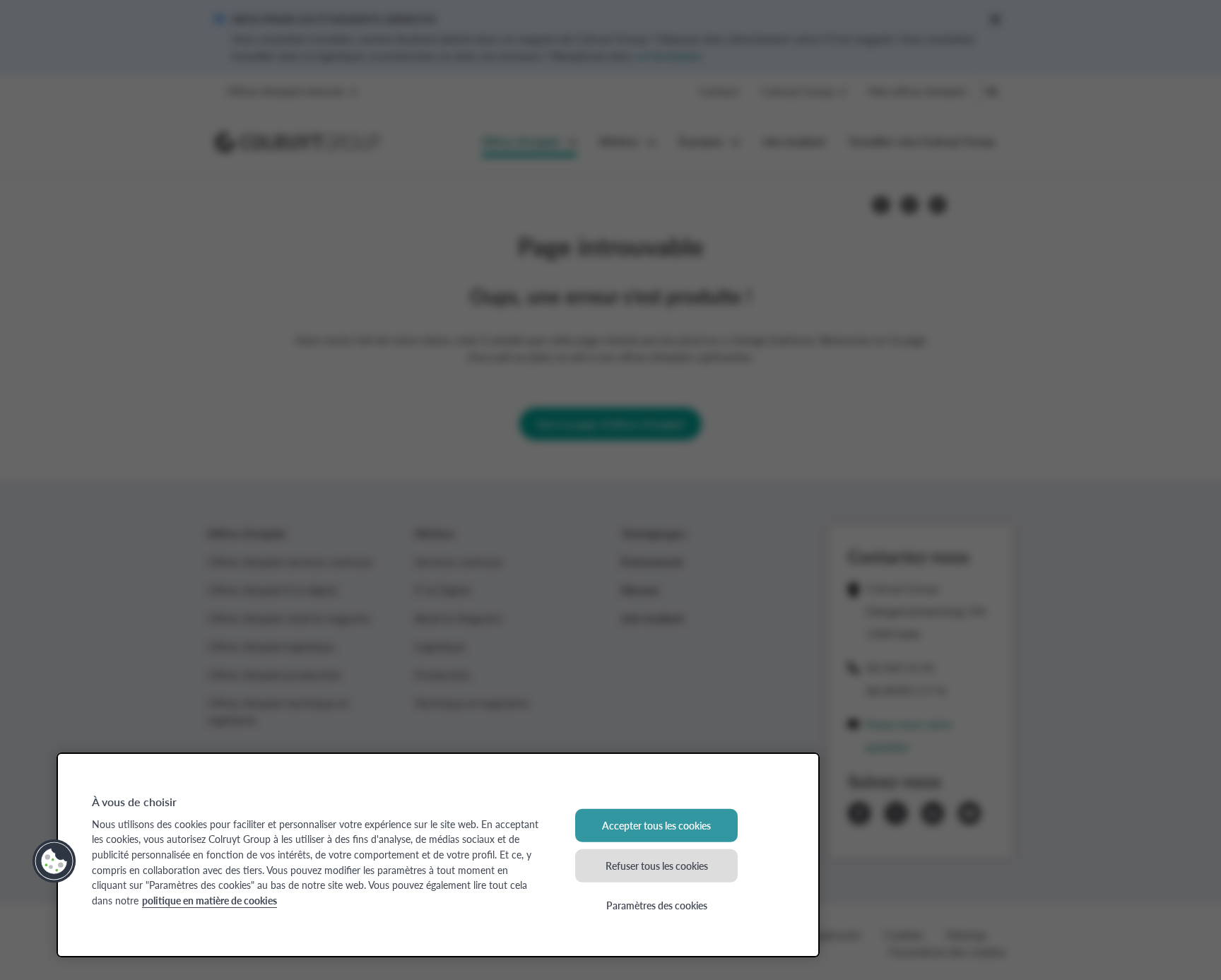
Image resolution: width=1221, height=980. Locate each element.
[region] (438, 854)
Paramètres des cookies (656, 905)
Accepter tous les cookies (656, 825)
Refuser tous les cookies (657, 865)
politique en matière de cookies (209, 900)
